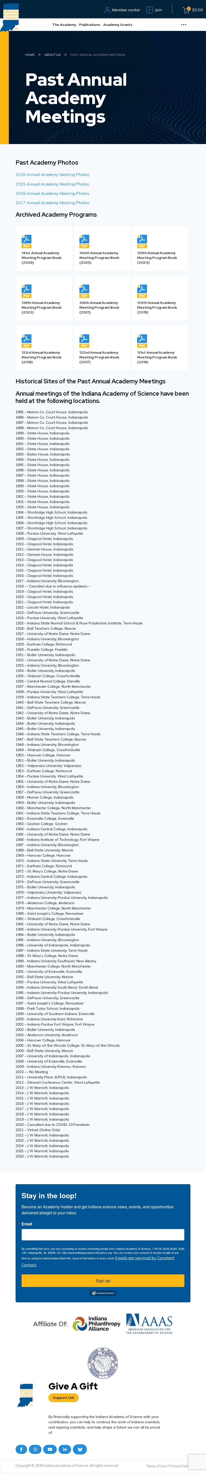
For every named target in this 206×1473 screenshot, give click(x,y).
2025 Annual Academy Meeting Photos (52, 184)
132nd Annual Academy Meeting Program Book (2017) (99, 357)
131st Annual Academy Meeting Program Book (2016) (157, 357)
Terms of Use (156, 1466)
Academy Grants (117, 24)
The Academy (64, 24)
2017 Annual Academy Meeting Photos (52, 202)
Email (27, 1224)
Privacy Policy (179, 1466)
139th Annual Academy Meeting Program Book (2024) (157, 258)
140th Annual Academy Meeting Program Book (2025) (99, 258)
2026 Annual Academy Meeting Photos (52, 174)
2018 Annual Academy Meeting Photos (52, 193)
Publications (89, 24)
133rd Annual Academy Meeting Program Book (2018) (42, 357)
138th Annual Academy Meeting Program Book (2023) (42, 307)
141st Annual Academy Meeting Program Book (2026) (42, 258)
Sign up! (103, 1280)
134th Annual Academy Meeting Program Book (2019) (157, 307)
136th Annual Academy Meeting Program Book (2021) (99, 307)
